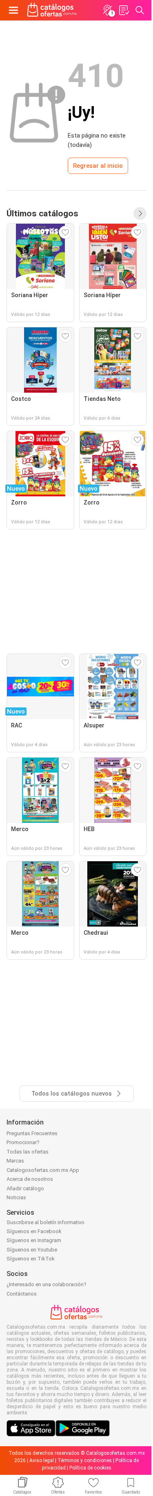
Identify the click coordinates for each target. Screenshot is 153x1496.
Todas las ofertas (28, 1152)
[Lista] (123, 10)
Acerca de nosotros (30, 1179)
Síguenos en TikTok (31, 1259)
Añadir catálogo (25, 1188)
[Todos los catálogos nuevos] (139, 213)
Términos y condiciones (85, 1460)
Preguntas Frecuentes (32, 1133)
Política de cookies (90, 1468)
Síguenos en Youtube (32, 1250)
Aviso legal (41, 1460)
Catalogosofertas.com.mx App (43, 1170)
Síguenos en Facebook (34, 1231)
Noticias (16, 1197)
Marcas (15, 1161)
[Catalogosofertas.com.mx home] (52, 10)
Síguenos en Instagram (34, 1240)
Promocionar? (23, 1142)
